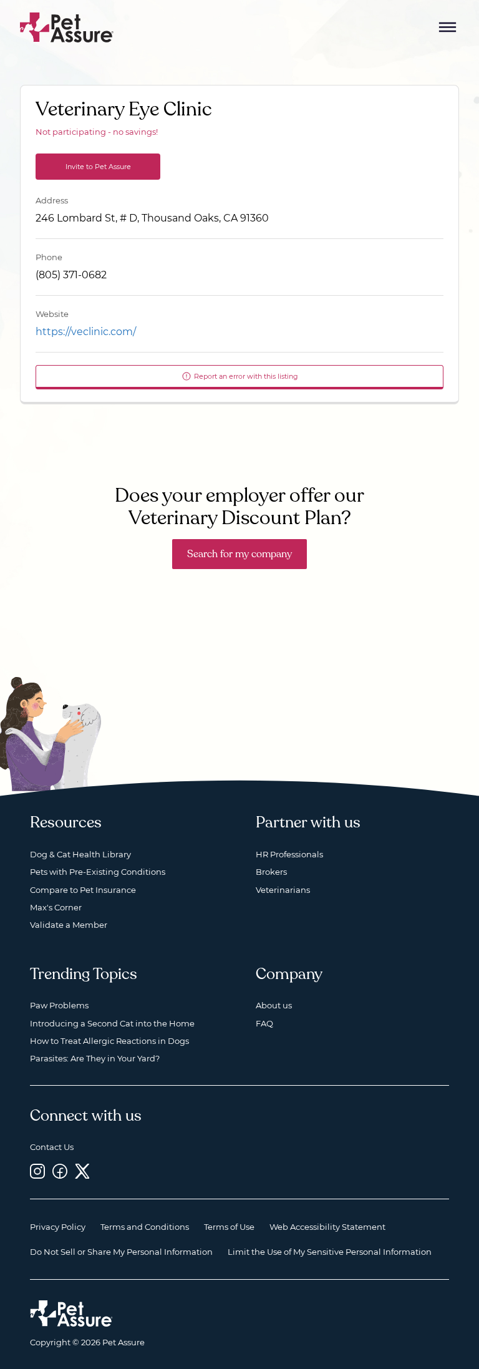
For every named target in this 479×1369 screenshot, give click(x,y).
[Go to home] (67, 26)
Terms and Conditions (144, 1227)
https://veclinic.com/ (86, 332)
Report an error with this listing (246, 376)
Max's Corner (56, 907)
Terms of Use (229, 1227)
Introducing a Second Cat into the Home (112, 1023)
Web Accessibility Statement (327, 1227)
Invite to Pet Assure (98, 166)
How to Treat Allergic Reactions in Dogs (109, 1041)
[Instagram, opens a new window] (37, 1171)
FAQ (264, 1023)
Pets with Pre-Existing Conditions (97, 872)
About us (274, 1005)
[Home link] (71, 1313)
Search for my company (239, 554)
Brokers (271, 872)
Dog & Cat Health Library (80, 854)
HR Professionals (289, 854)
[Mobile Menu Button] (448, 27)
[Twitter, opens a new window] (82, 1171)
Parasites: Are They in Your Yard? (95, 1058)
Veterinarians (283, 890)
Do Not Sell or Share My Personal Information (121, 1252)
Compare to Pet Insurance (83, 890)
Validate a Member (68, 925)
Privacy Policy (57, 1227)
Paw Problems (59, 1005)
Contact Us (52, 1147)
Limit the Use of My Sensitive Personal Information (330, 1252)
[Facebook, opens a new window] (59, 1171)
